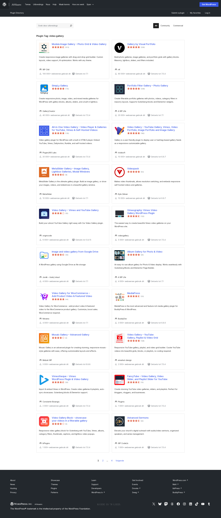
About (12, 480)
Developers (96, 488)
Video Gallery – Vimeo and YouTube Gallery (75, 210)
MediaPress (133, 293)
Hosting (13, 488)
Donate (136, 488)
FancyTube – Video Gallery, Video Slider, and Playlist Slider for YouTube (147, 378)
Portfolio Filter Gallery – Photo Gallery (147, 85)
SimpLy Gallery (60, 85)
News (12, 484)
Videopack (133, 168)
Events (135, 484)
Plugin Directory (17, 13)
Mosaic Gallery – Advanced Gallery (70, 334)
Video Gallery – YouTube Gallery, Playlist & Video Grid (142, 336)
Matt (176, 484)
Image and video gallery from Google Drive (75, 251)
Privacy (13, 492)
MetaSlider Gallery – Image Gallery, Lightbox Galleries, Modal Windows (71, 170)
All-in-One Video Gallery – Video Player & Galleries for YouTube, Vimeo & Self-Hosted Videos (79, 128)
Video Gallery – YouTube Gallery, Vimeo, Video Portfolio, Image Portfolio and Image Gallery (152, 128)
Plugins (54, 488)
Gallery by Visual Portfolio (141, 44)
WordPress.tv (98, 492)
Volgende (120, 461)
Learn (93, 480)
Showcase (55, 480)
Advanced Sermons (138, 417)
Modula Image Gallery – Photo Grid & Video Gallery (79, 44)
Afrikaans (38, 504)
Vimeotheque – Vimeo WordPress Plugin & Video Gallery (70, 378)
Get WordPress (209, 4)
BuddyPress (179, 492)
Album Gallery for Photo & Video (144, 251)
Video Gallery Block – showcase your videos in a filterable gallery (69, 419)
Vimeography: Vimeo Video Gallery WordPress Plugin (142, 211)
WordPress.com (180, 480)
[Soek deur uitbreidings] (71, 25)
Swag (135, 492)
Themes (54, 484)
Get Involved (137, 480)
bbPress (177, 488)
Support (94, 484)
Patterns (54, 492)
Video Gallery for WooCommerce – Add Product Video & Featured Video (72, 294)
